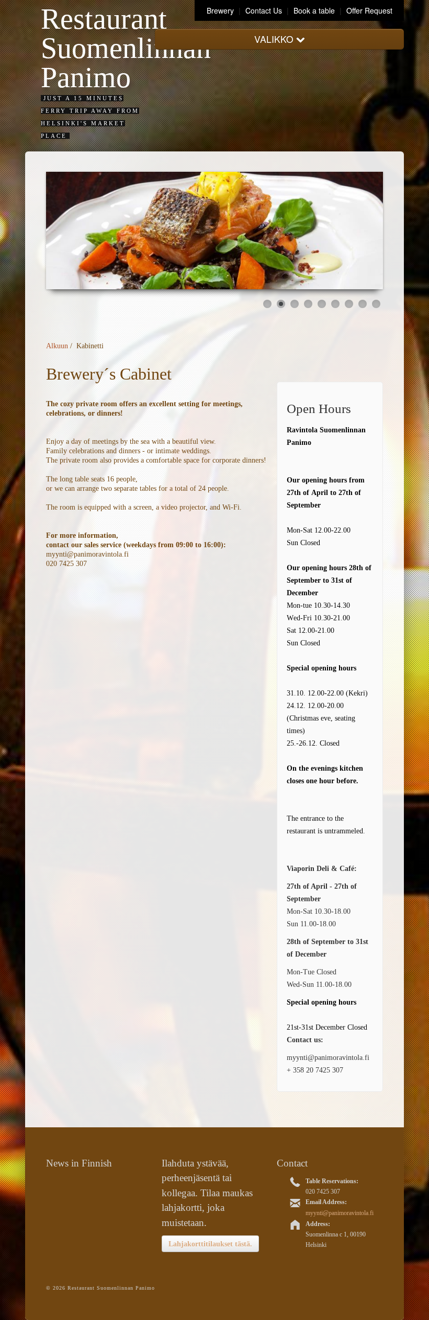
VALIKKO (275, 38)
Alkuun (57, 346)
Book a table (314, 10)
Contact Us (264, 10)
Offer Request (369, 10)
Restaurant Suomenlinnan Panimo (126, 48)
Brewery (221, 10)
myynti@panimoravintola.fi (340, 1213)
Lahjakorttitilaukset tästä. (210, 1244)
